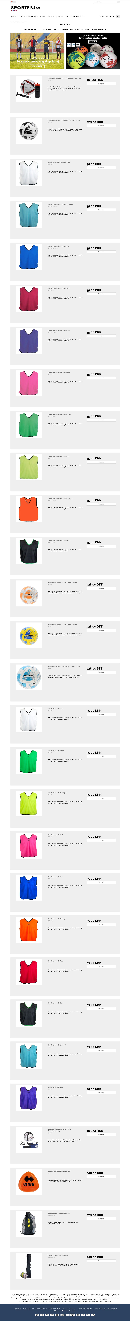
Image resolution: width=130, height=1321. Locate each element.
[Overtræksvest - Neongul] (29, 808)
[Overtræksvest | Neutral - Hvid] (29, 177)
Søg (118, 1)
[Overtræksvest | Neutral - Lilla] (29, 345)
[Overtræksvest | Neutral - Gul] (29, 471)
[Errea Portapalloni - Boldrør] (29, 1270)
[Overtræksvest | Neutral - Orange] (29, 513)
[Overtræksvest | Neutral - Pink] (29, 387)
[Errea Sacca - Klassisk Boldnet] (29, 1228)
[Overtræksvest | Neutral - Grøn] (29, 429)
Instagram (73, 1311)
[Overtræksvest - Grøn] (29, 766)
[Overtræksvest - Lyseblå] (29, 1060)
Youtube (65, 1311)
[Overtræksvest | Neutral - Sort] (29, 555)
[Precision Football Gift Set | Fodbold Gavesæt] (29, 93)
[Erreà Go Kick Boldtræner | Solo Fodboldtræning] (29, 1144)
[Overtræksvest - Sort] (29, 1018)
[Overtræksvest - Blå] (29, 892)
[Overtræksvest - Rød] (29, 976)
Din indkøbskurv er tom (106, 16)
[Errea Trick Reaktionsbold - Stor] (29, 1186)
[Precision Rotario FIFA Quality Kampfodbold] (29, 135)
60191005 (57, 1308)
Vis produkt (101, 83)
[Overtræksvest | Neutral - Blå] (29, 261)
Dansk (13, 1)
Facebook (59, 1311)
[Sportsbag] (65, 8)
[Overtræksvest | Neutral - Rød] (29, 303)
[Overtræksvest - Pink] (29, 850)
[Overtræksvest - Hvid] (29, 724)
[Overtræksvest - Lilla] (29, 1102)
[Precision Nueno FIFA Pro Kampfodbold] (29, 597)
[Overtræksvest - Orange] (29, 934)
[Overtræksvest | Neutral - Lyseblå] (29, 219)
